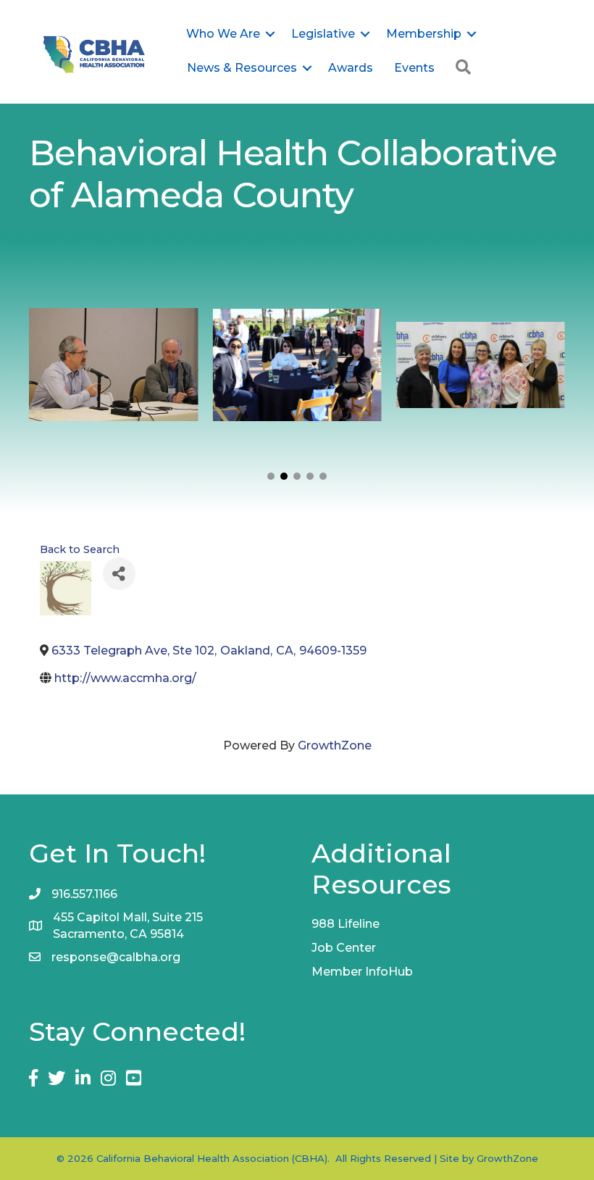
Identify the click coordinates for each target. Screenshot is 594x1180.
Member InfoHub (362, 972)
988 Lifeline (345, 924)
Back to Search (80, 549)
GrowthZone (335, 745)
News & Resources (242, 68)
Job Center (343, 948)
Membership (423, 34)
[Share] (119, 573)
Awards (350, 68)
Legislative (323, 34)
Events (414, 68)
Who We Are (223, 34)
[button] (271, 476)
